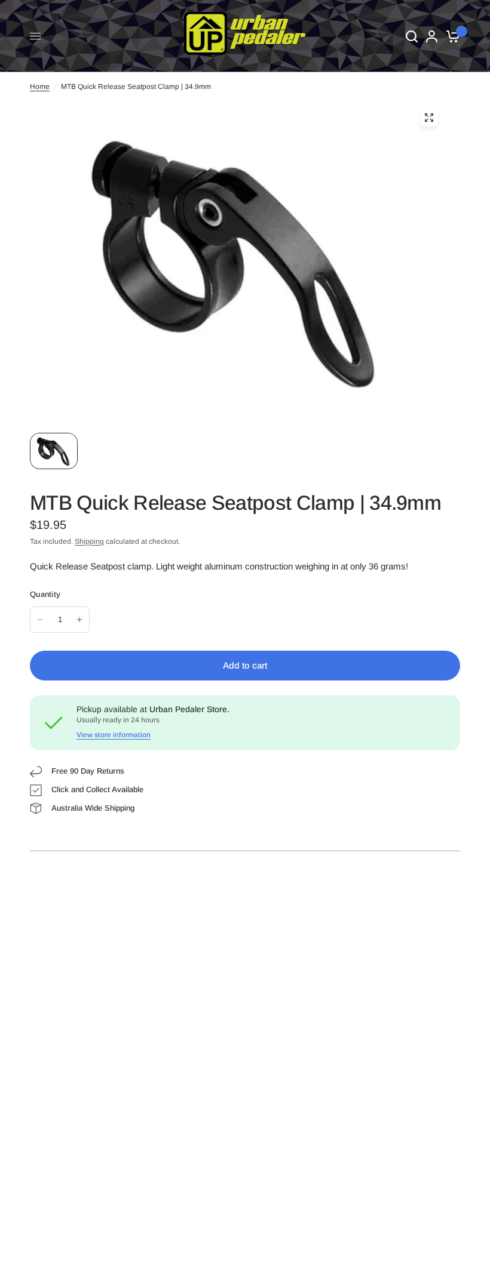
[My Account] (432, 36)
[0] (451, 36)
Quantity (45, 594)
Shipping (89, 541)
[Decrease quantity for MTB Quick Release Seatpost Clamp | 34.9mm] (40, 619)
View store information (113, 734)
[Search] (412, 36)
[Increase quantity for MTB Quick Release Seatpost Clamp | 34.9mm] (79, 619)
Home (40, 86)
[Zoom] (429, 118)
